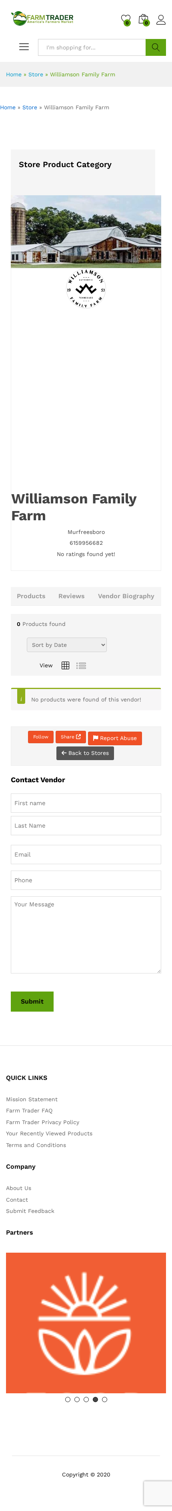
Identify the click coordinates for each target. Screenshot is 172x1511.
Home (14, 74)
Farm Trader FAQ (29, 1110)
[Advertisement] (86, 399)
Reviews (71, 596)
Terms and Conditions (36, 1145)
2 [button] (77, 1399)
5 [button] (104, 1399)
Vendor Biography (126, 596)
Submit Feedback (30, 1211)
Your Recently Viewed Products (49, 1133)
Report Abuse (117, 738)
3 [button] (86, 1399)
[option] (86, 1323)
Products (31, 596)
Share (68, 737)
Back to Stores (87, 753)
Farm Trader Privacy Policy (42, 1122)
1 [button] (67, 1399)
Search (156, 47)
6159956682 (86, 543)
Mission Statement (32, 1099)
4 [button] (95, 1399)
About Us (18, 1188)
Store (35, 74)
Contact (17, 1199)
